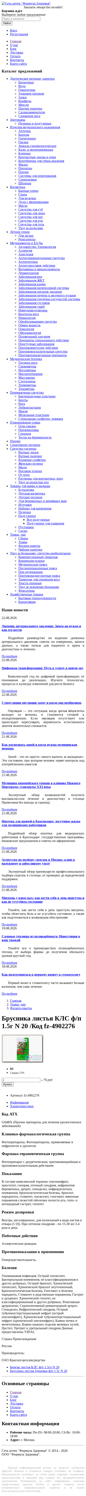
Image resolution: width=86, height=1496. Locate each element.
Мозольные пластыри (33, 415)
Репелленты (26, 239)
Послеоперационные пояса (37, 568)
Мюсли (23, 105)
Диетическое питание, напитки (32, 78)
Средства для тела (31, 224)
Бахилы (23, 134)
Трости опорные (30, 583)
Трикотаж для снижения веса (39, 579)
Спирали (24, 433)
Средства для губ (30, 209)
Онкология (26, 329)
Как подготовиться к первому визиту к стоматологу (41, 974)
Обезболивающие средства (37, 321)
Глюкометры (27, 366)
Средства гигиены (23, 448)
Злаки (22, 97)
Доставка (16, 52)
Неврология (26, 318)
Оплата (15, 56)
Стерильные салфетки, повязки (40, 418)
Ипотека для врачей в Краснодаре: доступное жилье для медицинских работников (41, 823)
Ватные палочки (30, 456)
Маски (23, 164)
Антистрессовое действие (36, 265)
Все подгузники (38, 519)
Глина (22, 194)
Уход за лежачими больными (38, 587)
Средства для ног (30, 217)
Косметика (17, 187)
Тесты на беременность (35, 437)
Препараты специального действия (43, 340)
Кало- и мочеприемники (35, 149)
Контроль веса (28, 314)
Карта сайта (18, 63)
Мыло (22, 467)
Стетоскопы (26, 381)
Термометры (27, 385)
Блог (13, 48)
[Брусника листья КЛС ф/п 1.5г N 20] (22, 1061)
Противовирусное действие (38, 347)
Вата (21, 404)
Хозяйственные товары (26, 594)
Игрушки (25, 504)
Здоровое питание (31, 93)
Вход (13, 30)
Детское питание (30, 497)
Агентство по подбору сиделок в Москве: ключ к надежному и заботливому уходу (38, 861)
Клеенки (24, 153)
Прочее (23, 172)
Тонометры (26, 389)
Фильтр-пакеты (29, 546)
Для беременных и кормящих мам (42, 501)
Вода (21, 86)
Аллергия (25, 250)
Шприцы (24, 183)
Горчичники (27, 138)
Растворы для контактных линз (40, 478)
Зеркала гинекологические (37, 146)
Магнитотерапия (30, 374)
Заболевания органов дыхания (40, 291)
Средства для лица (31, 213)
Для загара (25, 235)
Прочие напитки (30, 108)
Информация (19, 1102)
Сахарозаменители (31, 112)
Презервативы (28, 430)
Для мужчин (27, 198)
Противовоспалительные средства (42, 351)
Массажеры (26, 377)
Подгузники (27, 516)
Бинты (23, 400)
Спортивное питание (25, 445)
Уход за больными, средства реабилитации (40, 553)
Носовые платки (30, 471)
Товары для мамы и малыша (30, 486)
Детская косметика (31, 493)
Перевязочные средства (27, 392)
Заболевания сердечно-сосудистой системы (49, 299)
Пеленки (24, 512)
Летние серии (20, 232)
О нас (14, 45)
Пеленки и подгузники (34, 123)
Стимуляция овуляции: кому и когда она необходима (41, 703)
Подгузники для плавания (45, 523)
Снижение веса (29, 116)
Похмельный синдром (34, 336)
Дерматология (28, 273)
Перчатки (25, 168)
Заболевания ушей (31, 306)
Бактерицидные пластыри (37, 396)
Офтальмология (29, 332)
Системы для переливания (37, 176)
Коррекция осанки (31, 560)
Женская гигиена (30, 463)
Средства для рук (30, 220)
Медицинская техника (26, 359)
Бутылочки (26, 489)
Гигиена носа (27, 362)
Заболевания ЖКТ (31, 280)
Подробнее (9, 656)
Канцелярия (26, 602)
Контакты (17, 60)
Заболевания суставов (34, 303)
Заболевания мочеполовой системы (43, 288)
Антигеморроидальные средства (41, 258)
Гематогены (26, 90)
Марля (23, 411)
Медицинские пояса (32, 564)
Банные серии (28, 190)
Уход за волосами (30, 228)
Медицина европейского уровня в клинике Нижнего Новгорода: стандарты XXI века (41, 785)
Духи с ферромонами (33, 202)
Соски (22, 531)
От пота (24, 475)
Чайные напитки (30, 549)
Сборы (23, 538)
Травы (22, 542)
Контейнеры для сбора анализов (41, 161)
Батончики (26, 82)
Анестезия (25, 254)
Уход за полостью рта (33, 482)
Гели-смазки (27, 426)
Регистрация (19, 34)
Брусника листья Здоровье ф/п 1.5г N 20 (38, 1371)
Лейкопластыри (29, 407)
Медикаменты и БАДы (26, 243)
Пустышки (26, 527)
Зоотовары (17, 119)
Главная (15, 41)
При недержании (30, 572)
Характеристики (22, 1106)
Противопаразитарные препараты (42, 355)
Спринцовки (27, 179)
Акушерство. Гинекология (37, 247)
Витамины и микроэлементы (39, 269)
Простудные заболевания (36, 344)
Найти (7, 23)
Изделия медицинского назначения (35, 127)
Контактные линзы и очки (37, 157)
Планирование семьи (25, 422)
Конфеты (24, 101)
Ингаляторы (27, 370)
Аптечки (24, 131)
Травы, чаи (18, 534)
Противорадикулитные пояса (39, 575)
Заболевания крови (32, 284)
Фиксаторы (26, 590)
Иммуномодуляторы (32, 310)
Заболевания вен (30, 276)
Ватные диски (28, 452)
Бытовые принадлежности (37, 598)
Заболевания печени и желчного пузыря (47, 295)
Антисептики (28, 261)
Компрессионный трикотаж (38, 557)
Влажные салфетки (32, 460)
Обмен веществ (29, 325)
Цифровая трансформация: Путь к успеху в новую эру (42, 668)
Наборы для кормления (34, 508)
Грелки (23, 142)
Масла (22, 205)
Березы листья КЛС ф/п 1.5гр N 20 (34, 1367)
